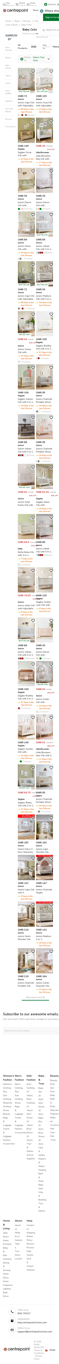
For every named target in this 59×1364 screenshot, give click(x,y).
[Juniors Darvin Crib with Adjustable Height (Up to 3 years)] (26, 192)
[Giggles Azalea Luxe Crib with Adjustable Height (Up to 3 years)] (44, 591)
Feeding (42, 1170)
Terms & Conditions (39, 1352)
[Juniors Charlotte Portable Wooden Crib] (44, 388)
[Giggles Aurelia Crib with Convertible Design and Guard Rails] (26, 738)
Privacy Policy (38, 1357)
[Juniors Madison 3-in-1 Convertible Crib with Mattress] (44, 926)
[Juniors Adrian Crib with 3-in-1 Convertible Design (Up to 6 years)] (26, 438)
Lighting (7, 1288)
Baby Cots (29, 29)
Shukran (31, 1269)
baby (38, 33)
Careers (18, 1240)
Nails (52, 1095)
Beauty (6, 1113)
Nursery (27, 21)
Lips (52, 1087)
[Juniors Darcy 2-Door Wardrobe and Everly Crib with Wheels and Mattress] (26, 838)
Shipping (31, 1232)
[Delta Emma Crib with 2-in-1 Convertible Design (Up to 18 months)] (26, 538)
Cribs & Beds (11, 24)
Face (52, 1091)
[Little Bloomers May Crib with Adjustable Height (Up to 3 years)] (44, 142)
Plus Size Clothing (7, 1095)
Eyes (52, 1084)
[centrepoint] (16, 10)
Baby (17, 21)
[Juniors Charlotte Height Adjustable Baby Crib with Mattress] (44, 879)
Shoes (6, 1110)
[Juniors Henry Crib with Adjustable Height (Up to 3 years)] (26, 235)
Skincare (54, 1110)
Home (8, 21)
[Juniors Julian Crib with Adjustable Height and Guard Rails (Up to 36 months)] (26, 591)
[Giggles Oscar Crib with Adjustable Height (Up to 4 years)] (26, 142)
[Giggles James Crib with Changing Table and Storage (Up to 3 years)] (44, 488)
